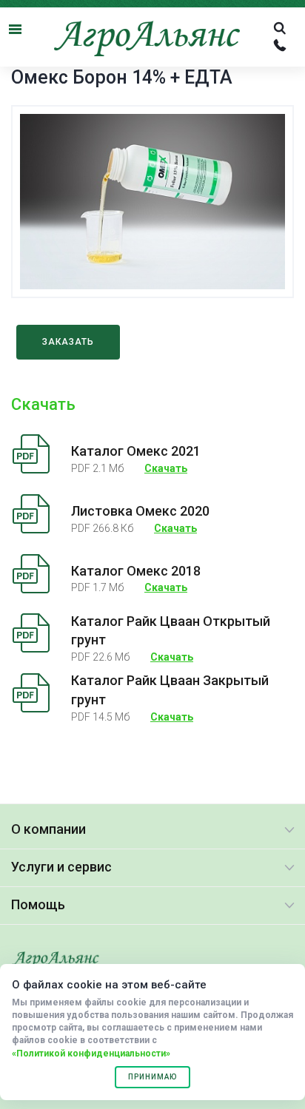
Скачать (165, 468)
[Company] (55, 959)
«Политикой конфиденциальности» (91, 1053)
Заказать (68, 342)
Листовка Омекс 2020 (140, 511)
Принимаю (152, 1077)
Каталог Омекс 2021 (136, 451)
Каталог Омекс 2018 (136, 571)
